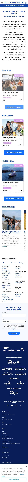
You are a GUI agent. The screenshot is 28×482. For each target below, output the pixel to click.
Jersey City (18, 273)
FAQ (3, 431)
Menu (1, 2)
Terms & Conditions (7, 450)
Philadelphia (18, 282)
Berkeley (4, 268)
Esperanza (18, 294)
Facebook (12, 405)
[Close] (26, 466)
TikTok (16, 405)
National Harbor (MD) (6, 286)
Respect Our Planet (7, 419)
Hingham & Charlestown (5, 297)
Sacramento (5, 275)
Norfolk (17, 289)
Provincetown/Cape (7, 299)
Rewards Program (6, 441)
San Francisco (5, 279)
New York (17, 275)
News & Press (5, 436)
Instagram (7, 405)
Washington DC (6, 289)
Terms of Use (5, 452)
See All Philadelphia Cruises (14, 198)
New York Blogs (8, 207)
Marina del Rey (6, 272)
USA (3, 263)
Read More (4, 246)
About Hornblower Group (8, 415)
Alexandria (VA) (6, 284)
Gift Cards (4, 457)
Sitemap (4, 460)
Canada (13, 263)
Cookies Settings (14, 479)
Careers (4, 417)
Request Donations (7, 424)
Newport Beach (6, 273)
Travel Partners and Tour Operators (11, 443)
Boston (4, 294)
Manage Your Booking (7, 438)
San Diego (4, 277)
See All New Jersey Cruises (14, 152)
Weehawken (18, 277)
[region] (14, 473)
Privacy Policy (5, 455)
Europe (21, 263)
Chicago (17, 268)
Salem (3, 301)
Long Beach (5, 270)
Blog (3, 422)
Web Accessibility (6, 462)
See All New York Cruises (14, 107)
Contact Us (4, 433)
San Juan (17, 296)
